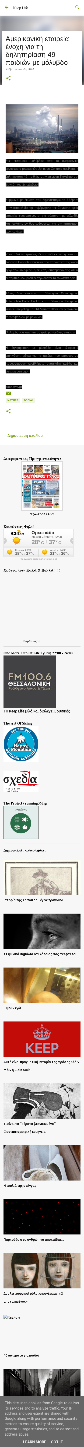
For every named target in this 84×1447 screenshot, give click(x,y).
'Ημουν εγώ (12, 1008)
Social (28, 400)
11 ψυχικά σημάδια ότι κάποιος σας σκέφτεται (40, 954)
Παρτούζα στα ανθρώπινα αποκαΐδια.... (34, 1239)
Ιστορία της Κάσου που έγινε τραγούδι (33, 900)
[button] (8, 78)
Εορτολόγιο (31, 641)
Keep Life (20, 7)
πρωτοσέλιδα (42, 513)
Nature (12, 400)
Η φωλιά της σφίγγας (20, 1186)
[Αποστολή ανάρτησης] (8, 395)
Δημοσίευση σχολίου (25, 435)
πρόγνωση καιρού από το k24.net (39, 559)
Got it (57, 1442)
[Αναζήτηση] (77, 7)
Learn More (34, 1442)
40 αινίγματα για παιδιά (21, 1355)
